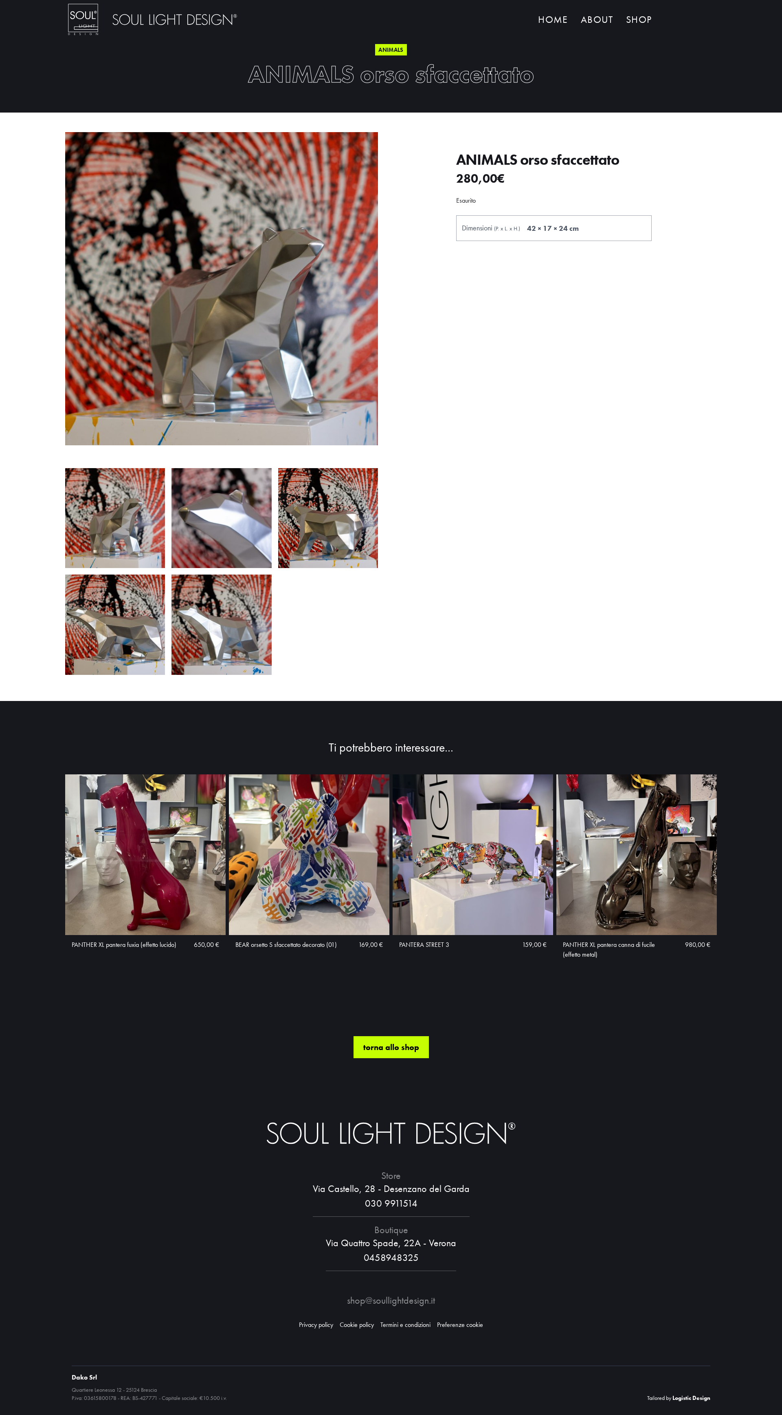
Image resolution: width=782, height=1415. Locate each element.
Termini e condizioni (405, 1324)
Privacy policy (316, 1324)
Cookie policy (357, 1324)
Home (553, 19)
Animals (390, 49)
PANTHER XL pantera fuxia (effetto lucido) (124, 944)
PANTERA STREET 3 (424, 944)
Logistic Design (691, 1398)
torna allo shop (391, 1047)
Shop (639, 19)
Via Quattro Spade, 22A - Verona (391, 1242)
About (597, 19)
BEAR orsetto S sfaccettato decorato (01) (286, 944)
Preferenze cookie (460, 1324)
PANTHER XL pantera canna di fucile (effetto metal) (609, 949)
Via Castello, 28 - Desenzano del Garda (391, 1188)
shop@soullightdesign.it (391, 1300)
